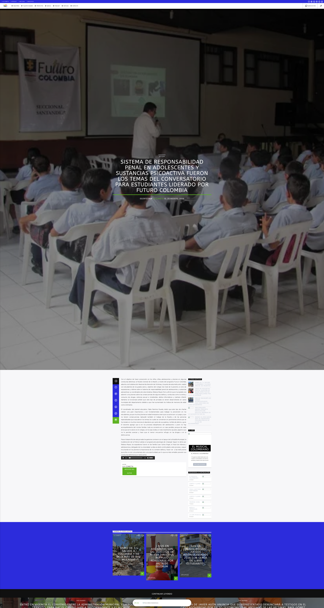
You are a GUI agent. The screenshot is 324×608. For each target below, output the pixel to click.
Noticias (22, 1)
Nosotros (31, 1)
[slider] (135, 457)
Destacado (151, 535)
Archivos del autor (129, 471)
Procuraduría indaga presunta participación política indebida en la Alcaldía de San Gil (199, 411)
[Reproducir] (123, 458)
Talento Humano (28, 6)
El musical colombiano (193, 477)
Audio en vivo (311, 6)
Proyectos (40, 6)
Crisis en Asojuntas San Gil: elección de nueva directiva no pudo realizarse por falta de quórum (199, 392)
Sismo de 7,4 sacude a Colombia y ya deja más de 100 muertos (203, 384)
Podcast (14, 1)
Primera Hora (194, 502)
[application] (138, 458)
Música (49, 6)
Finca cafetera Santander (195, 490)
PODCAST (57, 6)
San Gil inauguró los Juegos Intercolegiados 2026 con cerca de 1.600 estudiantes (199, 401)
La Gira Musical (195, 515)
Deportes (184, 535)
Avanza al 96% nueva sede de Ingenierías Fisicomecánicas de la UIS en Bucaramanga (199, 420)
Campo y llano (194, 483)
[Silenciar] (148, 458)
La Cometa (6, 1)
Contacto (75, 6)
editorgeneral (118, 572)
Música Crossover (193, 508)
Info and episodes (199, 464)
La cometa (117, 535)
